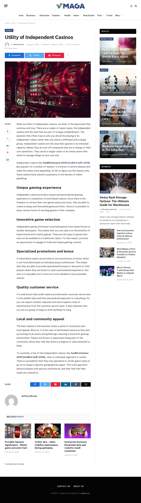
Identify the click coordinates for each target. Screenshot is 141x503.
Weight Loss (106, 39)
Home (76, 15)
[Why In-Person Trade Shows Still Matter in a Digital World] (107, 271)
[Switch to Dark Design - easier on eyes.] (131, 6)
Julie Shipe (106, 93)
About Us (79, 486)
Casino (9, 30)
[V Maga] (70, 6)
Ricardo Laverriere (109, 209)
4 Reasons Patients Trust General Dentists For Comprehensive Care (117, 113)
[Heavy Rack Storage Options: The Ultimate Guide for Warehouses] (118, 183)
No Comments (73, 44)
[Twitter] (7, 138)
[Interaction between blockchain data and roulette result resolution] (77, 431)
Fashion (56, 15)
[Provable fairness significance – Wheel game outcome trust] (18, 431)
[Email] (7, 159)
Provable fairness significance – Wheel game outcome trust (16, 445)
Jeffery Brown (18, 44)
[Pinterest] (7, 152)
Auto (21, 15)
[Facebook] (7, 131)
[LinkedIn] (7, 145)
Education (44, 15)
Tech (99, 15)
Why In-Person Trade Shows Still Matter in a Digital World (125, 271)
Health (67, 15)
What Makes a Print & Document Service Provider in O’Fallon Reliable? (126, 253)
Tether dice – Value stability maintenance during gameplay (46, 445)
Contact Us (63, 486)
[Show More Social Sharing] (67, 55)
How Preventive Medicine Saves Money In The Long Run (117, 146)
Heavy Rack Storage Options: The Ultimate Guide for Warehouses (114, 201)
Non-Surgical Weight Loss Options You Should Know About (115, 53)
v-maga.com (84, 493)
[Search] (135, 6)
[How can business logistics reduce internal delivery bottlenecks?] (107, 234)
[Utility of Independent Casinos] (48, 89)
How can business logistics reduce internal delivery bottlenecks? (125, 234)
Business (30, 15)
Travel (109, 15)
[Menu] (6, 6)
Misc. (117, 15)
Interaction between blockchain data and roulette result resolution (75, 446)
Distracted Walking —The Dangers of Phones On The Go (117, 84)
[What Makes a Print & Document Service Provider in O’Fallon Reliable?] (107, 252)
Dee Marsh (106, 124)
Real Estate (88, 15)
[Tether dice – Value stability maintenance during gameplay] (48, 431)
